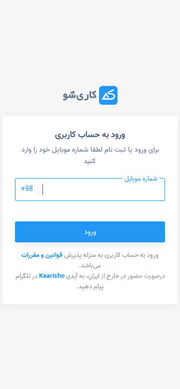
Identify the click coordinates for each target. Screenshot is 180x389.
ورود (90, 232)
